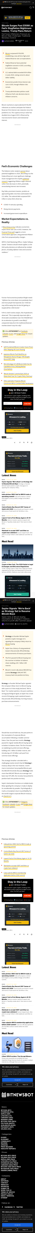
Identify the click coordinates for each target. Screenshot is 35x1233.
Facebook (24, 331)
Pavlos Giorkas (10, 41)
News (7, 23)
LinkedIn (5, 334)
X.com (11, 334)
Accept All (17, 1225)
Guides (4, 562)
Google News (20, 334)
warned (22, 171)
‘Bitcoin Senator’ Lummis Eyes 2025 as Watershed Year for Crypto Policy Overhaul (18, 375)
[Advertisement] (17, 143)
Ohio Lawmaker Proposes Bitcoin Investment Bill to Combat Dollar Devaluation (18, 382)
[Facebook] (20, 442)
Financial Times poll (8, 232)
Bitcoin (7, 53)
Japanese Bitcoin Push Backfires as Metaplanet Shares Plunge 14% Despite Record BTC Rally (17, 356)
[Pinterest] (27, 442)
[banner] (17, 18)
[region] (17, 1221)
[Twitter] (14, 1207)
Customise (9, 1229)
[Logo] (6, 7)
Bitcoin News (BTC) (7, 438)
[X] (23, 442)
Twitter (19, 1207)
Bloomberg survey (9, 227)
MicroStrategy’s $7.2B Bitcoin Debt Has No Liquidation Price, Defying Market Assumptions (18, 366)
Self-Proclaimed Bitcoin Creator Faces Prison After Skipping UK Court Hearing (18, 348)
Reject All (25, 1229)
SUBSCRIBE (27, 403)
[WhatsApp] (31, 442)
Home (3, 23)
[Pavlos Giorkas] (3, 41)
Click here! (18, 3)
